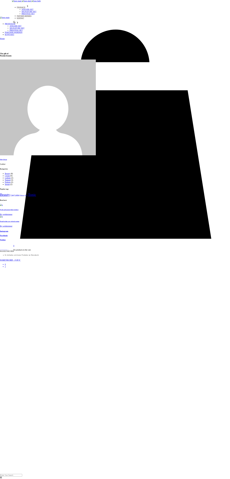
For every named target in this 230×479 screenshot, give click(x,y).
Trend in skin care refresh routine (9, 221)
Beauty (7, 174)
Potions (7, 182)
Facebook (4, 236)
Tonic (32, 195)
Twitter (3, 240)
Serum (7, 184)
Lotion (17, 195)
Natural (7, 180)
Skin (26, 195)
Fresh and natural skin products (9, 209)
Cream (7, 176)
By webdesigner (6, 214)
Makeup (22, 195)
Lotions (8, 178)
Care (12, 195)
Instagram (4, 231)
